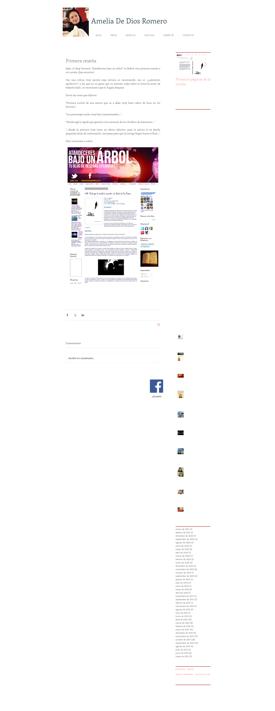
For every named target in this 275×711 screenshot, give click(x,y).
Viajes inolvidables (184, 674)
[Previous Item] (180, 64)
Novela (190, 669)
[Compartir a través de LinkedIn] (82, 315)
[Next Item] (205, 64)
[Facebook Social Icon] (156, 386)
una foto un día (202, 674)
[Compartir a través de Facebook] (67, 315)
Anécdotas (180, 669)
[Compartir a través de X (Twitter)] (75, 315)
